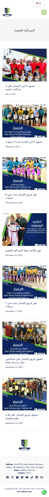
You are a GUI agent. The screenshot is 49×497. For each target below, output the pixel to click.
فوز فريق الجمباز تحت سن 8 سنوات (21, 196)
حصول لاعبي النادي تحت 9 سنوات (24, 142)
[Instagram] (12, 477)
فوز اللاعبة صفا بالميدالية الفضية (23, 250)
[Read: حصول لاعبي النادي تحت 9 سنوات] (24, 120)
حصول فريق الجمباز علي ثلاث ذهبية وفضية (21, 416)
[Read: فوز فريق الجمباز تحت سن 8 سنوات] (24, 173)
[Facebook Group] (17, 477)
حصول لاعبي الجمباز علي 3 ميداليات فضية (20, 87)
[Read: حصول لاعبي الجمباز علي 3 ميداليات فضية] (24, 64)
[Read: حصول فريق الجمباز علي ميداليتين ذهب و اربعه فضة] (24, 337)
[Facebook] (7, 477)
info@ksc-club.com (27, 470)
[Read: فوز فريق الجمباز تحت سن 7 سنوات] (24, 281)
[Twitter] (22, 477)
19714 (28, 473)
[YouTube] (27, 477)
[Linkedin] (36, 477)
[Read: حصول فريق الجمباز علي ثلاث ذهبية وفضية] (24, 393)
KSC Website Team (24, 491)
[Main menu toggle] (44, 12)
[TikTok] (32, 477)
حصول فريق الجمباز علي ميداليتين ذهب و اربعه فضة (24, 360)
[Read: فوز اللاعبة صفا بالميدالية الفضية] (24, 229)
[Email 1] (41, 477)
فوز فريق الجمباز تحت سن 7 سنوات (21, 304)
